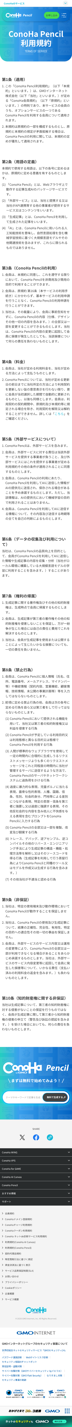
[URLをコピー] (50, 1137)
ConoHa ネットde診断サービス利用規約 (26, 1236)
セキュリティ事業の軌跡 (14, 1379)
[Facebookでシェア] (36, 1137)
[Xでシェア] (22, 1137)
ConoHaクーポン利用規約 (18, 1230)
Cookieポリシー (13, 1287)
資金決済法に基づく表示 (17, 1264)
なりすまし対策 (54, 1375)
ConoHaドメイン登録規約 (18, 1219)
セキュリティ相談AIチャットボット (19, 1361)
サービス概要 (12, 1299)
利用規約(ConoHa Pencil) (18, 1247)
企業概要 (9, 1293)
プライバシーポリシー (16, 1282)
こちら (59, 413)
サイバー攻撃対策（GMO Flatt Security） (22, 1375)
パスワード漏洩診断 (12, 1357)
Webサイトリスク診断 (37, 1357)
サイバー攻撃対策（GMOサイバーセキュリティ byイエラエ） (32, 1370)
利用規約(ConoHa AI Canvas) (20, 1242)
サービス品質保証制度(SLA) (19, 1270)
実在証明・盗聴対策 (12, 1366)
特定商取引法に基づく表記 (19, 1259)
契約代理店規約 (13, 1253)
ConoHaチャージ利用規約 (18, 1224)
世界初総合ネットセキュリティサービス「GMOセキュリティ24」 (34, 1350)
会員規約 (9, 1213)
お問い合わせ (12, 1276)
